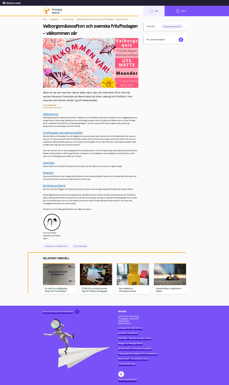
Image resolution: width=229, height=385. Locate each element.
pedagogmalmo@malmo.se (130, 328)
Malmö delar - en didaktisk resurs (56, 246)
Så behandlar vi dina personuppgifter (135, 348)
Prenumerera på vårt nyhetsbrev (58, 311)
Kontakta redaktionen (128, 333)
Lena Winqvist (50, 105)
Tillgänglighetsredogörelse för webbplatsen (138, 353)
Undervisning (67, 19)
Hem (45, 19)
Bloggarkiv (54, 19)
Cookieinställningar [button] (126, 364)
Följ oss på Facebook (127, 379)
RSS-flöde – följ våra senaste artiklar (134, 338)
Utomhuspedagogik (80, 246)
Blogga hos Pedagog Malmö (130, 343)
